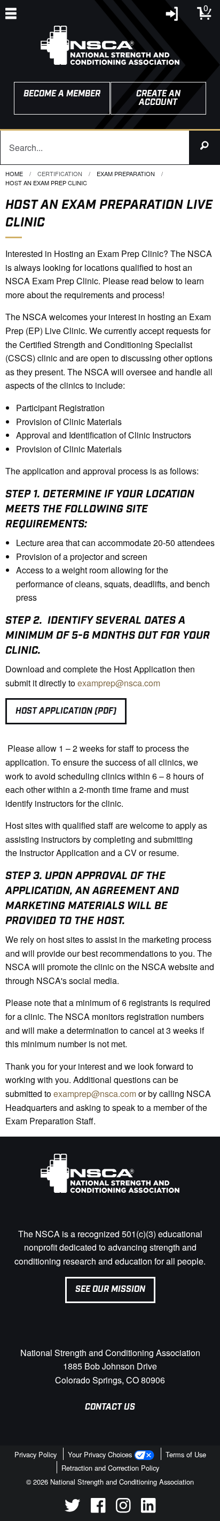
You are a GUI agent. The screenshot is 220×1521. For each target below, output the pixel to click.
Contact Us (110, 1407)
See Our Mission (110, 1289)
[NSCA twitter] (72, 1509)
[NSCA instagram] (123, 1509)
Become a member (61, 94)
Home (14, 173)
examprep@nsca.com (118, 683)
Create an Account (158, 98)
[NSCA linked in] (148, 1509)
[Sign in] (172, 16)
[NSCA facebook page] (98, 1509)
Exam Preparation (126, 173)
